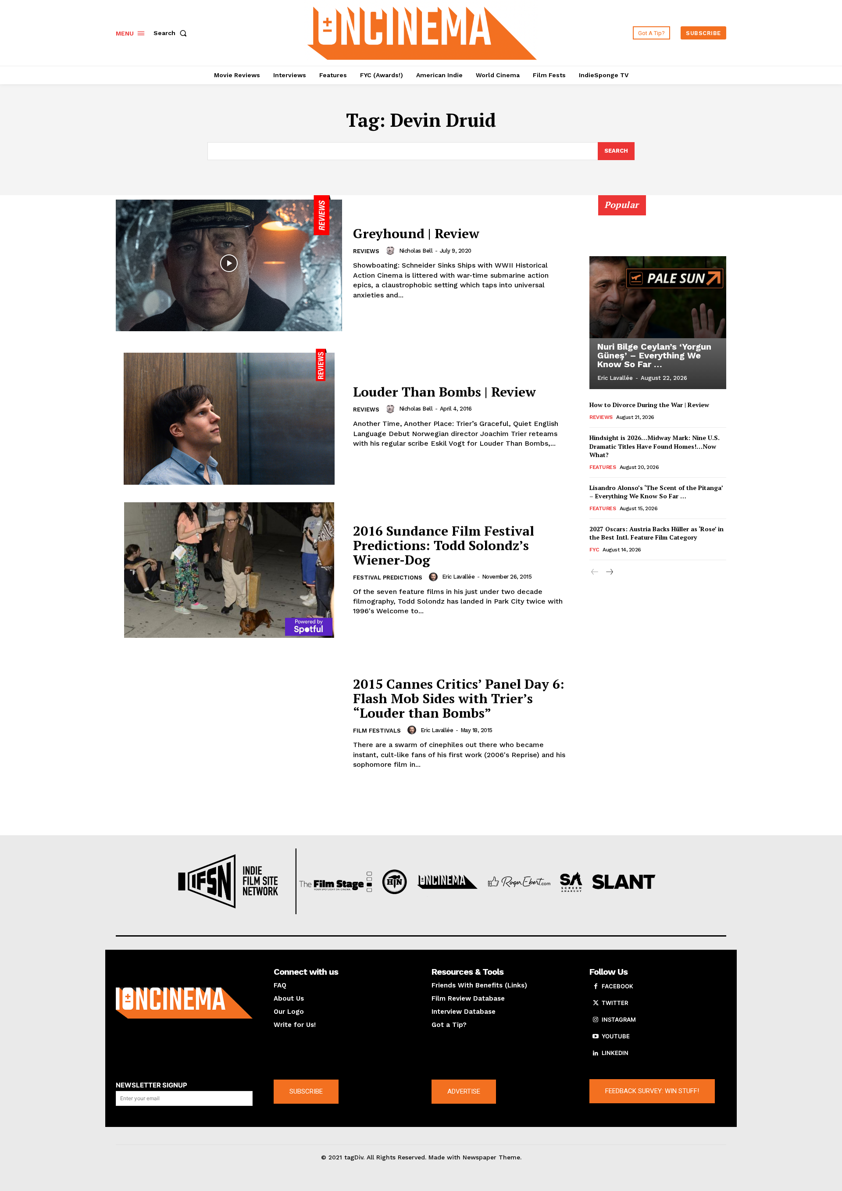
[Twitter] (595, 1003)
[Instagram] (595, 1020)
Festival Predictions (387, 577)
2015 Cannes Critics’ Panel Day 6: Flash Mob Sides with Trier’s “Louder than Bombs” (458, 698)
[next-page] (608, 572)
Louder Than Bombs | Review (444, 392)
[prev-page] (594, 572)
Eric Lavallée (458, 576)
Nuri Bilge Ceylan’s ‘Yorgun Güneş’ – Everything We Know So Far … (654, 355)
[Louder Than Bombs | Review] (229, 417)
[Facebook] (595, 986)
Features (602, 467)
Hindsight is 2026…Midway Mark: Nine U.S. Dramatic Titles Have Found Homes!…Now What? (654, 446)
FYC (594, 550)
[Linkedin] (595, 1053)
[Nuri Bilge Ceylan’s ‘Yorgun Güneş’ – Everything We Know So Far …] (657, 297)
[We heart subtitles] (422, 32)
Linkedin (615, 1052)
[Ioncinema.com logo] (184, 1003)
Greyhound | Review (416, 233)
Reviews (366, 251)
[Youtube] (595, 1036)
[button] (171, 33)
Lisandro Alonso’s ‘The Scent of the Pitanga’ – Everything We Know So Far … (656, 492)
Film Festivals (377, 730)
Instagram (619, 1019)
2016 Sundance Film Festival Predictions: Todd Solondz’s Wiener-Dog (443, 545)
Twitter (615, 1002)
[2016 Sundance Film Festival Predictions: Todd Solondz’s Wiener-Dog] (229, 570)
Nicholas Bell (416, 250)
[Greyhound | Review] (229, 263)
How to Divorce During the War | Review (649, 405)
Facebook (617, 986)
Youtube (616, 1036)
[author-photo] (391, 250)
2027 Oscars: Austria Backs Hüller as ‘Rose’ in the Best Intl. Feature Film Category (656, 533)
